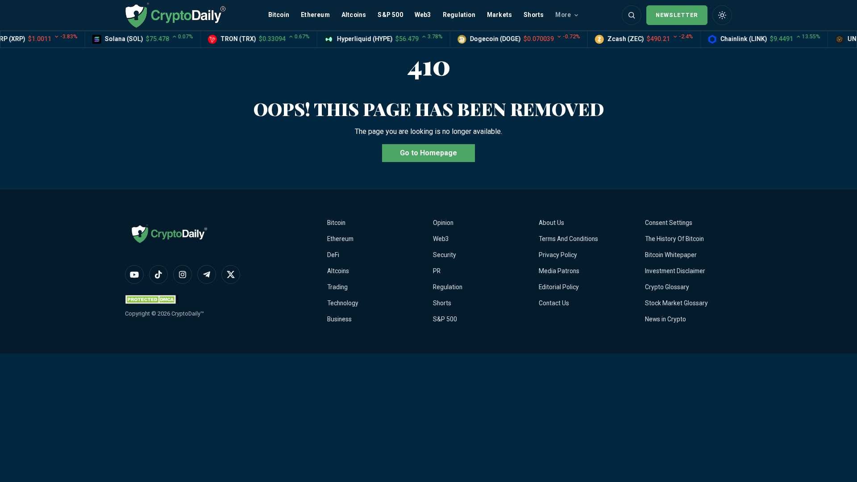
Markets (499, 14)
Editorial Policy (559, 287)
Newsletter (677, 15)
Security (444, 254)
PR (437, 270)
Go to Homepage (428, 153)
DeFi (333, 254)
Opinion (443, 222)
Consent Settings (668, 222)
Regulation (459, 14)
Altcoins (353, 14)
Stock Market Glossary (676, 303)
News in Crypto (665, 319)
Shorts (534, 14)
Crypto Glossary (667, 287)
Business (339, 319)
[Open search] (631, 15)
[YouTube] (134, 274)
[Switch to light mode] (722, 15)
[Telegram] (206, 274)
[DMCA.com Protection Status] (152, 299)
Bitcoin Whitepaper (671, 254)
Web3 (423, 14)
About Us (551, 222)
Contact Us (554, 303)
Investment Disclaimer (675, 270)
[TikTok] (158, 274)
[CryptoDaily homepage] (175, 15)
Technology (342, 303)
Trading (337, 287)
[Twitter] (230, 274)
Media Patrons (559, 270)
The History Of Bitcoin (674, 238)
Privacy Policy (558, 254)
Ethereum (315, 14)
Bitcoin (278, 14)
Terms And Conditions (568, 238)
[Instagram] (182, 274)
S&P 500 (390, 14)
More (563, 14)
